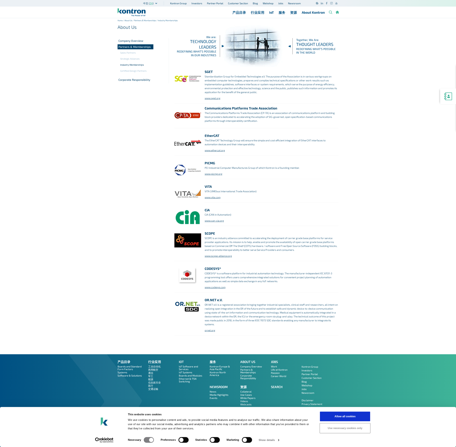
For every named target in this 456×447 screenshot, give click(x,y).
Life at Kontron (279, 369)
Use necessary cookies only (345, 428)
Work (274, 366)
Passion (275, 372)
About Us (128, 20)
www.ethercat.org (215, 150)
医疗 (150, 385)
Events (213, 397)
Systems (122, 372)
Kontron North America (218, 374)
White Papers (247, 397)
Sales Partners (128, 52)
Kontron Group (178, 3)
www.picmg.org (213, 173)
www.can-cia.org (214, 220)
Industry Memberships (132, 64)
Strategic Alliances (130, 58)
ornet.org (210, 330)
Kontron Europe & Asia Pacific (220, 368)
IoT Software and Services (188, 368)
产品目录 (239, 12)
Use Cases (246, 394)
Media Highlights (219, 394)
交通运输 (153, 388)
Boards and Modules (190, 375)
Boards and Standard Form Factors (130, 368)
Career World (278, 376)
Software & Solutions (130, 375)
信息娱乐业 (154, 382)
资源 (293, 12)
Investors (196, 3)
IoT (271, 12)
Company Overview (130, 40)
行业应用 (257, 12)
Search (277, 387)
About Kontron (313, 12)
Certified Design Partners (133, 70)
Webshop (268, 3)
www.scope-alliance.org (218, 255)
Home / (121, 20)
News (213, 391)
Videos (244, 401)
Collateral (246, 391)
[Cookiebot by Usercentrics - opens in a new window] (104, 440)
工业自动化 (154, 366)
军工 (150, 376)
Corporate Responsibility (134, 79)
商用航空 (153, 369)
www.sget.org (212, 98)
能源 (150, 379)
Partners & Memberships (145, 20)
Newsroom (294, 3)
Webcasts (246, 404)
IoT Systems (185, 372)
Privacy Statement (312, 404)
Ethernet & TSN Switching (187, 380)
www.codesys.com (215, 287)
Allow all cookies (345, 416)
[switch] (183, 440)
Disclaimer (308, 400)
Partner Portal (215, 3)
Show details (267, 439)
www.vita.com (213, 197)
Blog (255, 3)
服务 (282, 12)
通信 (150, 372)
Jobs (280, 3)
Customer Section (238, 3)
